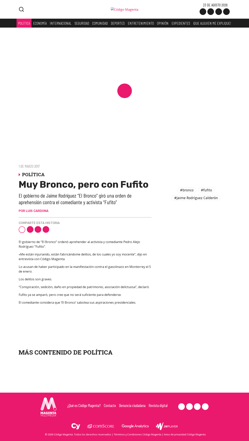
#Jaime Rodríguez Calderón (196, 198)
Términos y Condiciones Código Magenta (137, 434)
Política (98, 352)
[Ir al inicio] (124, 9)
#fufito (206, 190)
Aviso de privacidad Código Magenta (185, 434)
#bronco (187, 190)
